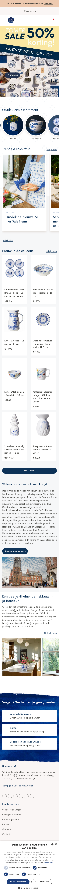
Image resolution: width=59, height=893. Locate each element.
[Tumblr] (21, 796)
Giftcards (6, 829)
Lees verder (48, 863)
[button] (29, 888)
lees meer (48, 3)
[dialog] (29, 867)
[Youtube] (10, 796)
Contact (6, 834)
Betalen (5, 824)
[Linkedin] (15, 796)
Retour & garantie (10, 819)
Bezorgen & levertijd (12, 814)
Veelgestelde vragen (11, 809)
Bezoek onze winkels (15, 551)
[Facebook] (4, 796)
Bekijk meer (51, 251)
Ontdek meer (50, 633)
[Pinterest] (26, 796)
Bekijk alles (52, 149)
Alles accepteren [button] (18, 882)
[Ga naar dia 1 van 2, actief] (25, 91)
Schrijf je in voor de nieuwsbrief (18, 785)
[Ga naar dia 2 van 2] (35, 91)
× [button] (56, 844)
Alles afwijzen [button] (42, 882)
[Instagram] (32, 796)
